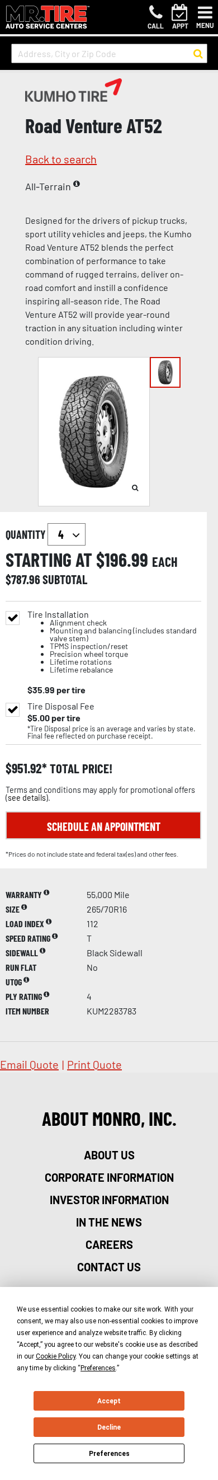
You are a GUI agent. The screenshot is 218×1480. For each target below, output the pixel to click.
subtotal (64, 579)
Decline (109, 1427)
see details (27, 797)
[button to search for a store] (198, 53)
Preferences (109, 1454)
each (165, 561)
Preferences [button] (98, 1368)
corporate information (109, 1177)
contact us (109, 1267)
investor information (109, 1199)
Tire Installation (112, 642)
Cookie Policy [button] (55, 1356)
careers (109, 1244)
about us (109, 1155)
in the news (109, 1222)
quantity (27, 534)
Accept (109, 1401)
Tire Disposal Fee (60, 706)
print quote (94, 1064)
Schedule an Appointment (103, 826)
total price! (79, 768)
